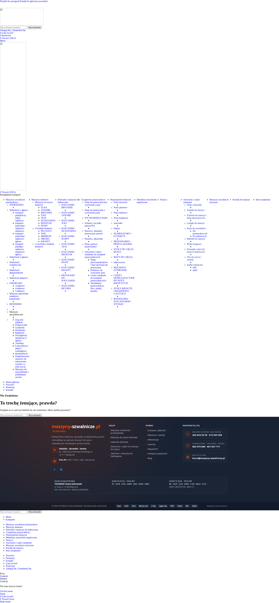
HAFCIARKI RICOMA (67, 287)
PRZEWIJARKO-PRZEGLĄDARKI (123, 242)
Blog (150, 458)
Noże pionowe (120, 207)
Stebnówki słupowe (18, 278)
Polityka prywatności (157, 453)
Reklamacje (153, 439)
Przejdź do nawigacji (10, 1)
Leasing (151, 444)
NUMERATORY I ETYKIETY (122, 234)
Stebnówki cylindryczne (15, 263)
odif (194, 267)
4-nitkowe (20, 288)
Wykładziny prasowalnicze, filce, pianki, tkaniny (97, 287)
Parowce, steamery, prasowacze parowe (94, 232)
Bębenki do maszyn (196, 239)
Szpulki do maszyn (195, 210)
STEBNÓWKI (16, 205)
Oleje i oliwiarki (194, 205)
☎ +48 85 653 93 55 (10, 4)
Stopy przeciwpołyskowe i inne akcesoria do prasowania (99, 263)
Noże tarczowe (120, 202)
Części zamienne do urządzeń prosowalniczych (98, 278)
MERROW (46, 236)
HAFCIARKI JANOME (67, 214)
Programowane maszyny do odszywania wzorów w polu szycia (22, 361)
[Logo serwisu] (22, 24)
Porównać (10, 566)
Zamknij (4, 576)
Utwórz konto (6, 591)
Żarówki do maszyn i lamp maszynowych (196, 216)
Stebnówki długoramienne (16, 271)
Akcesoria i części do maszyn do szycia (125, 448)
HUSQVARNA (48, 220)
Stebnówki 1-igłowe (18, 210)
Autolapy (19, 343)
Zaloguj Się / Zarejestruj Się (18, 568)
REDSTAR (46, 223)
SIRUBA (45, 239)
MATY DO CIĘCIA (123, 257)
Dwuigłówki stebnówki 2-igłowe (21, 338)
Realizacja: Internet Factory (217, 506)
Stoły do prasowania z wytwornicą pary (95, 211)
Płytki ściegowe (194, 244)
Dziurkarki (20, 330)
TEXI (43, 218)
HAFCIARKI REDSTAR (67, 253)
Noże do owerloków (196, 228)
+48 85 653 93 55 (8, 6)
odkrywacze (119, 262)
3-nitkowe (20, 286)
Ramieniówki (21, 353)
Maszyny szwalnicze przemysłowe (120, 431)
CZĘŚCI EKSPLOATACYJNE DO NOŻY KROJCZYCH (124, 279)
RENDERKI (15, 304)
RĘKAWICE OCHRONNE (120, 268)
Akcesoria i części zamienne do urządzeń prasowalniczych (95, 254)
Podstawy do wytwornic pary (98, 271)
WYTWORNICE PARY (96, 218)
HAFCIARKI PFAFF (67, 261)
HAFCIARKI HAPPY (67, 237)
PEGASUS (46, 231)
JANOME (45, 210)
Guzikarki (19, 327)
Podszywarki (21, 325)
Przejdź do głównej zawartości (34, 1)
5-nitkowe (20, 291)
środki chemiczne (195, 265)
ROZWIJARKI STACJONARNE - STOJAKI (123, 301)
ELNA (44, 207)
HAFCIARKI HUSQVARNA (68, 229)
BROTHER (46, 212)
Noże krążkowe (121, 218)
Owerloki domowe (43, 228)
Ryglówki (19, 333)
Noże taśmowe (120, 212)
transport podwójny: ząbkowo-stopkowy (20, 227)
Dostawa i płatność (157, 430)
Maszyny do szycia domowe (124, 437)
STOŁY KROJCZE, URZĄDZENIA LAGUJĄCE (123, 291)
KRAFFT (45, 241)
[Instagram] (61, 469)
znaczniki (118, 223)
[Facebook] (54, 469)
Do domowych (199, 236)
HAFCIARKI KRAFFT (67, 268)
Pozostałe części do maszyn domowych (196, 250)
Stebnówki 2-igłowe (18, 257)
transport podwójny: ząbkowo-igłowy (20, 237)
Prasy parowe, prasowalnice (91, 245)
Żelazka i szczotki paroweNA (93, 224)
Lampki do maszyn (195, 223)
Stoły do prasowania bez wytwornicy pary (96, 203)
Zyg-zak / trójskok (19, 321)
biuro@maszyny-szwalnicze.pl (35, 6)
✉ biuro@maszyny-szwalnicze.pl (39, 4)
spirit (195, 270)
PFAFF (44, 225)
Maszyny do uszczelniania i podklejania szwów (22, 373)
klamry (117, 228)
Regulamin (153, 449)
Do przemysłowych (200, 232)
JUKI (43, 215)
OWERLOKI (15, 283)
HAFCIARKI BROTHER (67, 206)
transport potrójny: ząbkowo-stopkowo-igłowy (20, 249)
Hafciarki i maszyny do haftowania (122, 455)
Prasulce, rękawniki (94, 239)
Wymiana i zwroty (156, 435)
